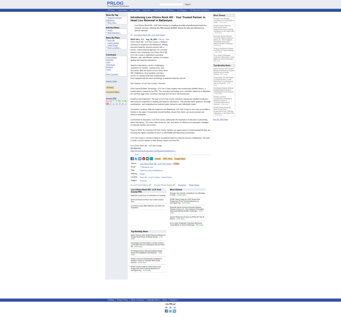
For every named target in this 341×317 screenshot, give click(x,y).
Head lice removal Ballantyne (151, 171)
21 (113, 104)
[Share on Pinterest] (143, 158)
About (164, 300)
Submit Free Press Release (163, 10)
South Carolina (113, 43)
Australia (109, 60)
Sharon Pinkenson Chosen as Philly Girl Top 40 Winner (224, 49)
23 (107, 104)
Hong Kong (110, 65)
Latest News (122, 10)
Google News (180, 159)
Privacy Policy (122, 300)
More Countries (112, 74)
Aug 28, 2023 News (220, 119)
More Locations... (114, 48)
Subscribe (146, 10)
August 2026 (111, 98)
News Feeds (135, 10)
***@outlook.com (146, 167)
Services (143, 181)
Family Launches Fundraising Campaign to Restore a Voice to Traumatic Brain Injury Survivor (146, 260)
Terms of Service (137, 300)
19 (120, 104)
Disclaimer (182, 185)
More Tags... (112, 23)
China (108, 70)
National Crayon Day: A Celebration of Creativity (148, 195)
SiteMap (111, 300)
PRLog (161, 39)
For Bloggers (182, 10)
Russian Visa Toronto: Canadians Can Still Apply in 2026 (224, 20)
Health (110, 30)
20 (116, 104)
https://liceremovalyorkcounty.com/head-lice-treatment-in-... (153, 151)
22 (110, 104)
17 (126, 104)
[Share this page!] (170, 312)
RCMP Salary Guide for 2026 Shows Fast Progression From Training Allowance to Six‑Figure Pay (185, 201)
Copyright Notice (153, 300)
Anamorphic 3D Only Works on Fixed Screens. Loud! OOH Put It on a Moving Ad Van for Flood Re (148, 245)
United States (112, 45)
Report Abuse (194, 185)
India (108, 62)
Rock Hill (111, 40)
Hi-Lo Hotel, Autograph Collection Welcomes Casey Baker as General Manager (186, 224)
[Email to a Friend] (151, 158)
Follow (176, 164)
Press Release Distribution (118, 6)
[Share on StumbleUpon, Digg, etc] (147, 158)
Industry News (111, 81)
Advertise (173, 300)
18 (122, 104)
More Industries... (114, 33)
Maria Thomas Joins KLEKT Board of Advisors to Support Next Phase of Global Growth (148, 236)
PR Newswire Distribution (199, 10)
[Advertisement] (190, 57)
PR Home (111, 10)
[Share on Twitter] (136, 158)
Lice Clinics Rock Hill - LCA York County (149, 35)
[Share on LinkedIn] (139, 158)
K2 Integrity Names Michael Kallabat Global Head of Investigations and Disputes (146, 252)
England (109, 67)
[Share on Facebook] (132, 158)
